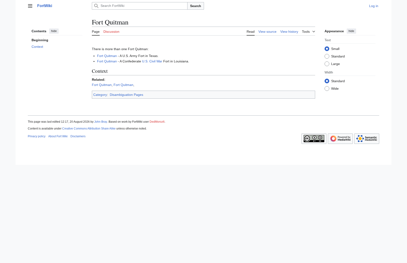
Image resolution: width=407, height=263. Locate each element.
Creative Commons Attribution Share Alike (89, 128)
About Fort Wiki (58, 136)
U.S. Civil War (152, 61)
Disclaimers (77, 136)
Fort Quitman (107, 56)
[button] (30, 6)
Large (335, 64)
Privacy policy (36, 136)
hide (54, 31)
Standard (338, 56)
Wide (335, 88)
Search (195, 6)
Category (100, 95)
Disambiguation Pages (126, 95)
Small (335, 49)
